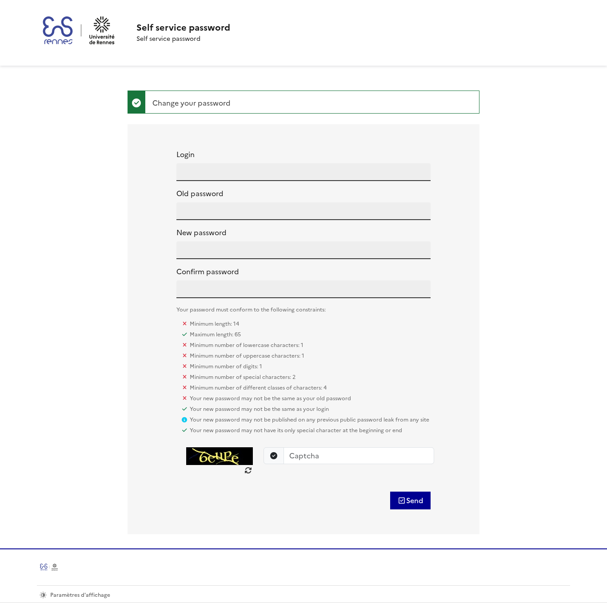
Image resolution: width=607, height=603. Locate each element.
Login (185, 154)
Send (414, 500)
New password (201, 232)
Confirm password (207, 271)
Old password (200, 193)
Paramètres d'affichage (80, 595)
